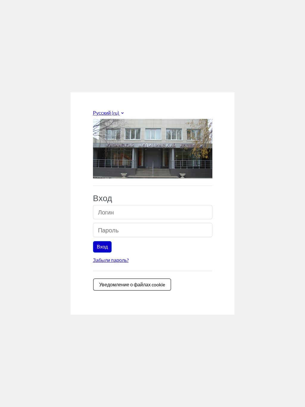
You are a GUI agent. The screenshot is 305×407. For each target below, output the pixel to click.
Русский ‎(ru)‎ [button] (106, 113)
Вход (102, 246)
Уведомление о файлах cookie (132, 284)
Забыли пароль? (111, 260)
